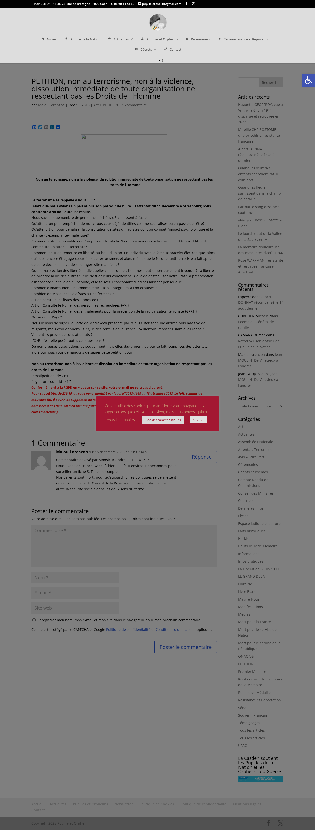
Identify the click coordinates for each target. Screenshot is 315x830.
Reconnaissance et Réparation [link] (246, 39)
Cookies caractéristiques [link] (163, 420)
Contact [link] (175, 49)
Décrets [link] (146, 49)
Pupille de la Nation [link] (85, 39)
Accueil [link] (52, 39)
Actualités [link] (121, 39)
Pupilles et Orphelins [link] (162, 39)
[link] (308, 80)
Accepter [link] (198, 420)
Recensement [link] (201, 39)
